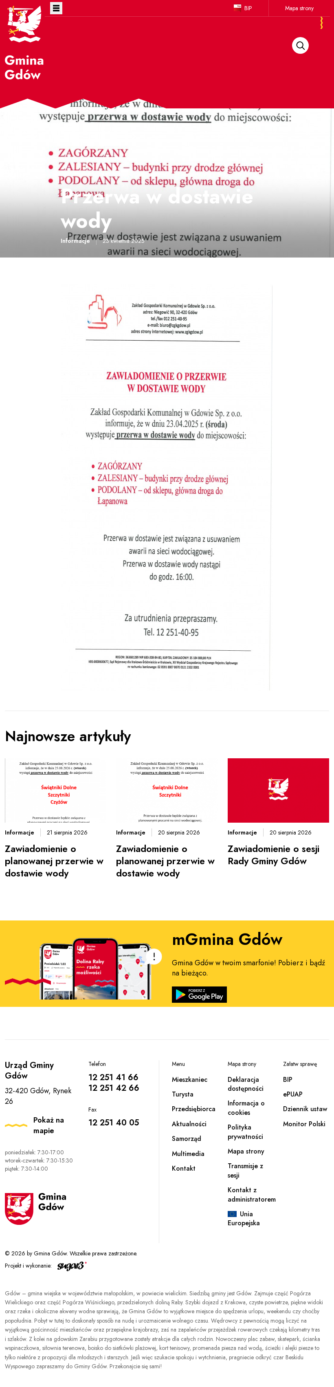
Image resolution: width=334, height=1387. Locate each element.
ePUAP (293, 1094)
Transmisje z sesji (245, 1170)
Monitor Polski (304, 1124)
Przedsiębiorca (193, 1109)
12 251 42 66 (113, 1088)
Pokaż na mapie (48, 1125)
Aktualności (189, 1124)
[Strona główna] (25, 42)
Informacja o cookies (246, 1108)
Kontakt (184, 1168)
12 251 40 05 (113, 1123)
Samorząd (186, 1138)
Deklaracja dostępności (246, 1084)
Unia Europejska (244, 1218)
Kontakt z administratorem (252, 1194)
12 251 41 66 (113, 1077)
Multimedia (188, 1153)
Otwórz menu (56, 8)
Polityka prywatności (245, 1132)
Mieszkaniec (189, 1079)
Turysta (182, 1094)
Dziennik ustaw (305, 1109)
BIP (248, 8)
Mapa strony (299, 8)
